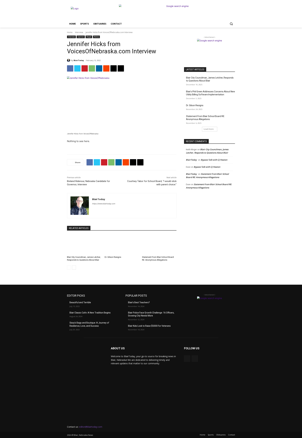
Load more (209, 129)
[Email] (113, 68)
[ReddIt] (106, 68)
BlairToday (79, 60)
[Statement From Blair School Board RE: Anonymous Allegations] (159, 244)
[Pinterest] (84, 68)
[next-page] (74, 267)
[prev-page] (69, 267)
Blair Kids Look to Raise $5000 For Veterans (149, 326)
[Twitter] (77, 68)
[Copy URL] (121, 68)
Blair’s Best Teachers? (139, 302)
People (89, 37)
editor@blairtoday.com (90, 426)
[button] (231, 24)
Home (70, 32)
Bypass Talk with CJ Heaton (214, 159)
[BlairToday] (69, 60)
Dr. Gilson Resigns (113, 257)
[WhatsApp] (92, 68)
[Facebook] (70, 68)
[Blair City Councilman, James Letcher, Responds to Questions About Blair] (84, 244)
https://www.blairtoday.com (103, 204)
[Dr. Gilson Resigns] (122, 244)
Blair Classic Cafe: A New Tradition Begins (90, 312)
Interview (79, 32)
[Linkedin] (99, 68)
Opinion (81, 37)
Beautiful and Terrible (80, 302)
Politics (96, 37)
